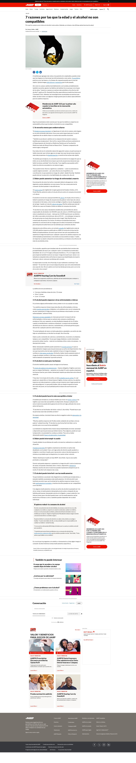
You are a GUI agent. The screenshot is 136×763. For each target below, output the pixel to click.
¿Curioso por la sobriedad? (44, 576)
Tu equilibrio (76, 78)
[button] (108, 9)
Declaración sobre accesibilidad (65, 744)
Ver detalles (37, 283)
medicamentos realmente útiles (43, 533)
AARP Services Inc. (72, 730)
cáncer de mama (57, 204)
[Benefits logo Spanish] (29, 276)
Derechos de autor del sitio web (56, 747)
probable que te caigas (66, 378)
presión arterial (67, 347)
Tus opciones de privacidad (64, 749)
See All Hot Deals (88, 639)
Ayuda (73, 4)
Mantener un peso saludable (42, 317)
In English (44, 31)
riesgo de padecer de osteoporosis (45, 368)
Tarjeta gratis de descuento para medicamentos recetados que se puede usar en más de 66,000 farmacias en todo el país (40, 665)
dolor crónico (72, 399)
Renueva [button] (45, 4)
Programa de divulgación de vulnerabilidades (36, 749)
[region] (57, 613)
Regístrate (97, 4)
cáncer (62, 197)
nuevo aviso (38, 190)
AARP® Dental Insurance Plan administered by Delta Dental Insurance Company (67, 660)
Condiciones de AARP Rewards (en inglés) (36, 747)
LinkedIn (41, 72)
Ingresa (105, 4)
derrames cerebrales (46, 353)
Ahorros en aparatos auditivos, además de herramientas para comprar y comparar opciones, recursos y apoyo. (56, 279)
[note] (53, 68)
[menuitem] (27, 9)
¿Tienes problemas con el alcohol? (47, 587)
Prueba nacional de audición (41, 694)
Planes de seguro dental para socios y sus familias (67, 665)
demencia (72, 465)
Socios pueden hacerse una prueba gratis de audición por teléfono (40, 697)
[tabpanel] (100, 9)
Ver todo (76, 283)
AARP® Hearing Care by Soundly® (49, 275)
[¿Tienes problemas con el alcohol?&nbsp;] (73, 590)
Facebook (34, 72)
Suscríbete (97, 379)
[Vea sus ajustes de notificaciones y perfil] (81, 614)
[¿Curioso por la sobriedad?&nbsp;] (73, 579)
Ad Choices (52, 749)
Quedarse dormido (39, 448)
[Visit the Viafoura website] (60, 622)
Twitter (38, 72)
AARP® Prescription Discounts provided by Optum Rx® (39, 660)
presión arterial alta (43, 309)
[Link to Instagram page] (104, 745)
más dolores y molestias (54, 82)
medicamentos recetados (43, 483)
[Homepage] (30, 5)
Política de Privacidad (97, 383)
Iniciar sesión (65, 603)
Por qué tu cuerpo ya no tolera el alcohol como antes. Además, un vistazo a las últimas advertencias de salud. (60, 25)
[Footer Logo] (37, 718)
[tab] (39, 614)
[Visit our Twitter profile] (99, 745)
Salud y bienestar (39, 273)
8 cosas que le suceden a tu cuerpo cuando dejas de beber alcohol (47, 565)
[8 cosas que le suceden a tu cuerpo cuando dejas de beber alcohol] (73, 567)
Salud (27, 13)
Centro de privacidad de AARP (33, 744)
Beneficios (79, 4)
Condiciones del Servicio (49, 744)
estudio (61, 228)
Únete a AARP (46, 117)
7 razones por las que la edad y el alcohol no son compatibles (62, 19)
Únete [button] (37, 4)
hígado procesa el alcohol (43, 131)
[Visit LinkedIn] (108, 745)
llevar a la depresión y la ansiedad (54, 435)
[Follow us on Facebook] (94, 745)
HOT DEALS (88, 632)
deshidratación (53, 155)
